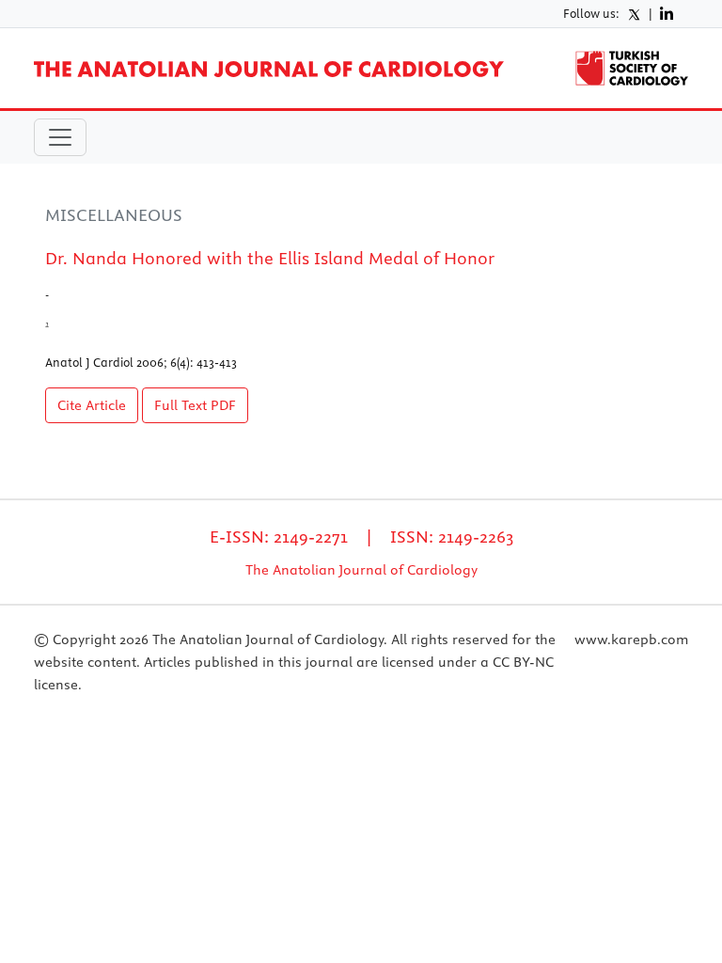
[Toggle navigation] (60, 137)
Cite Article (91, 405)
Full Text (195, 405)
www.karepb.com (631, 639)
